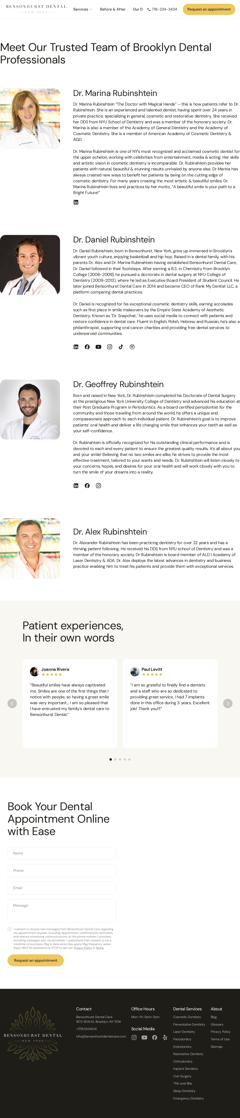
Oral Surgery (182, 1076)
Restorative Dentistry (188, 1054)
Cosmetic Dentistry (187, 1017)
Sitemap (217, 1047)
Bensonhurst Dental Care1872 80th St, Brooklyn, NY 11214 (98, 1019)
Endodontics (182, 1047)
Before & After (112, 9)
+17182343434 (86, 1029)
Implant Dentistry (185, 1069)
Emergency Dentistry (188, 1098)
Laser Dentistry (184, 1032)
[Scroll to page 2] (115, 759)
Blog (214, 1017)
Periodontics (182, 1039)
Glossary (217, 1024)
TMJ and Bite (182, 1083)
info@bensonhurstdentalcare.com (101, 1036)
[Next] (227, 703)
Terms (100, 948)
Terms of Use (220, 1039)
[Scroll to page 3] (120, 759)
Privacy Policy (83, 948)
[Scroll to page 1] (110, 759)
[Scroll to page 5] (130, 759)
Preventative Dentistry (189, 1024)
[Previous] (12, 703)
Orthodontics (182, 1061)
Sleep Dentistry (184, 1091)
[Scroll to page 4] (124, 759)
